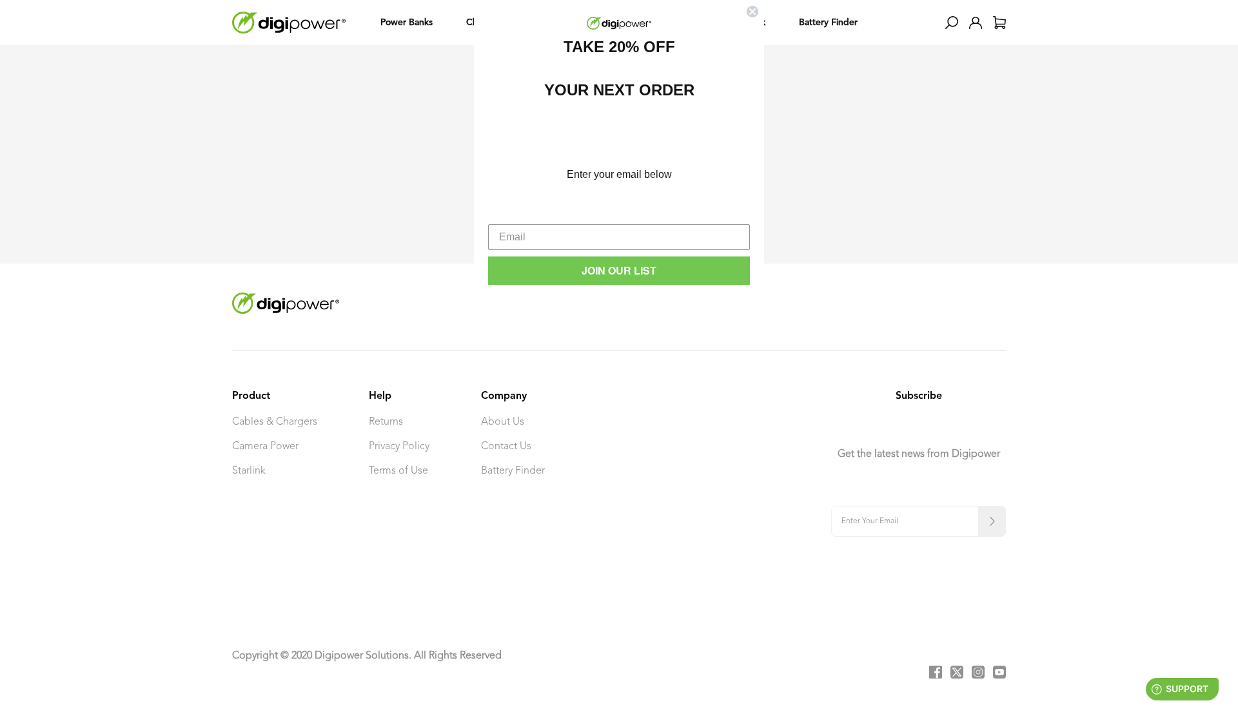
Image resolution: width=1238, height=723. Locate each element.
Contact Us (506, 446)
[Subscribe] (992, 521)
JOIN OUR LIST (619, 270)
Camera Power (265, 446)
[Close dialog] (752, 11)
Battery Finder (513, 471)
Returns (386, 422)
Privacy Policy (399, 446)
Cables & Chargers (274, 422)
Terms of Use (398, 471)
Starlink (249, 471)
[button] (951, 22)
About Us (502, 422)
